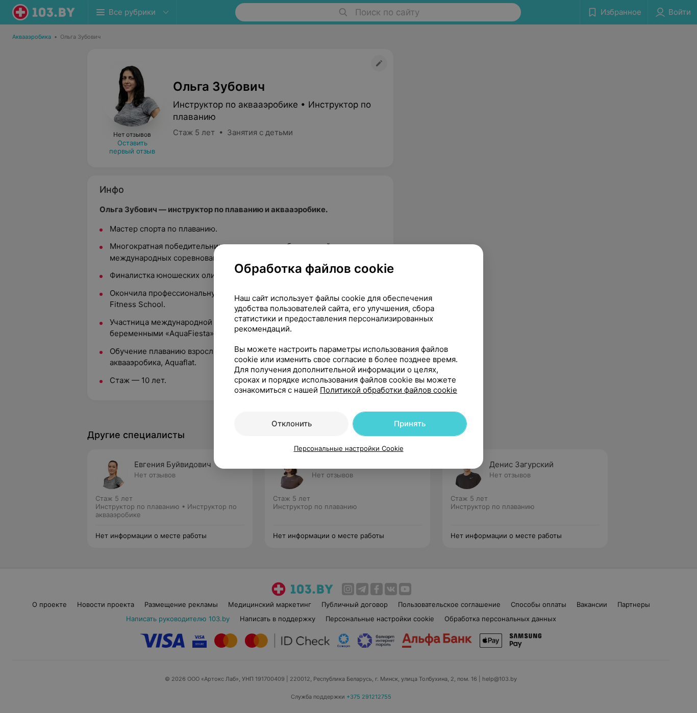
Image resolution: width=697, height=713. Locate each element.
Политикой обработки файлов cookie (388, 390)
